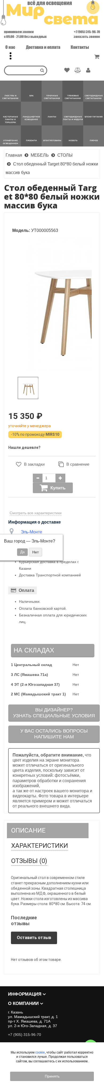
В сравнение (77, 464)
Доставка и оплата (43, 47)
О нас (10, 47)
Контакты (80, 47)
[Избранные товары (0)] (67, 70)
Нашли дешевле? (24, 447)
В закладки (34, 464)
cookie (40, 1052)
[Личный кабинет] (88, 71)
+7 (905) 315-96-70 (87, 32)
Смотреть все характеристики (36, 513)
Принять (52, 1076)
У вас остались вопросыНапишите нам (54, 733)
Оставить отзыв (34, 937)
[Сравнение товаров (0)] (78, 70)
